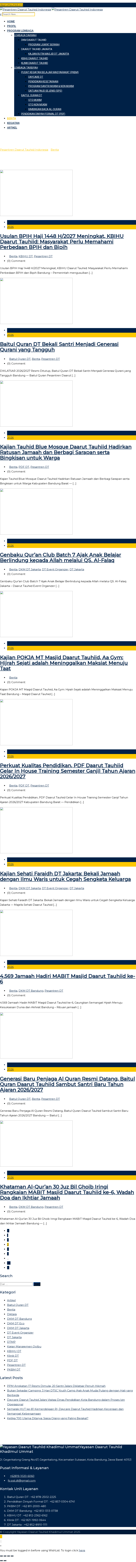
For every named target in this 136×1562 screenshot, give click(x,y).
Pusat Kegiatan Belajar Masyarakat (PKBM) (50, 72)
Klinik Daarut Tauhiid (34, 63)
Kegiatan (13, 123)
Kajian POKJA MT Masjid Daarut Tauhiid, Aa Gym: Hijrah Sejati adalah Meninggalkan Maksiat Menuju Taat (64, 662)
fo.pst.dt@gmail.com (22, 1480)
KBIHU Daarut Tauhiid (34, 58)
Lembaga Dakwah (25, 35)
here (82, 1550)
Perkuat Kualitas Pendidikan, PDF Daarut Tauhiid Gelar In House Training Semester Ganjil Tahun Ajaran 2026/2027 (67, 770)
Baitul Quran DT (31, 95)
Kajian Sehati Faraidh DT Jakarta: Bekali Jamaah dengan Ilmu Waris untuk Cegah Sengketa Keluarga (65, 876)
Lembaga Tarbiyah (26, 67)
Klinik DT (13, 1355)
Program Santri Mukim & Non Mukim (51, 86)
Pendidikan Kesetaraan (43, 81)
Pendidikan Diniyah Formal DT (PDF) (43, 113)
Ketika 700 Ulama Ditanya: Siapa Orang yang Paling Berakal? (47, 1418)
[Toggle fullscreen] (8, 1555)
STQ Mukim (35, 100)
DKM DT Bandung (31, 990)
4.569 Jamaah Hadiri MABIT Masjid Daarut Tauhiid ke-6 (67, 979)
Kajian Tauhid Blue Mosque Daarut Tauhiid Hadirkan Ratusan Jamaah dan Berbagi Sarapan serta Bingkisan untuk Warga (66, 452)
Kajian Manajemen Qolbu (24, 1346)
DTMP (11, 1342)
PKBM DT (13, 1369)
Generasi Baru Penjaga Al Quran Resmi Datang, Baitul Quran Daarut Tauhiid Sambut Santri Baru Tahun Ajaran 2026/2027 (67, 1084)
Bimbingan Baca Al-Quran (44, 109)
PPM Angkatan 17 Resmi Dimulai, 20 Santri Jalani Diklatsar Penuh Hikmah (56, 1386)
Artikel (12, 127)
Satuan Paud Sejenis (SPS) (45, 90)
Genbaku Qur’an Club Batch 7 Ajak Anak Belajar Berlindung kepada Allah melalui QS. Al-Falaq (60, 557)
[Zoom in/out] (12, 1555)
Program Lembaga (20, 30)
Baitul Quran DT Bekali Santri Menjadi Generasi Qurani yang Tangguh (59, 347)
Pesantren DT (43, 256)
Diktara (12, 1314)
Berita (11, 118)
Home (11, 21)
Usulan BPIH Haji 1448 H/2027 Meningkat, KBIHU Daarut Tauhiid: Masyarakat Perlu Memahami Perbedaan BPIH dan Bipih (62, 241)
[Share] (5, 1555)
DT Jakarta (77, 569)
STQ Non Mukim (37, 104)
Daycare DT (35, 76)
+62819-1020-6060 (22, 1476)
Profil (11, 26)
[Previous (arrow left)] (1, 1560)
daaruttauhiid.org (11, 5)
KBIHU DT (26, 256)
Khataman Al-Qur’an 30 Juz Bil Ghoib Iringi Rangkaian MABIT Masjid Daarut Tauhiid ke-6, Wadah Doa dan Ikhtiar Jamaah (67, 1192)
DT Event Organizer (55, 569)
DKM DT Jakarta (30, 569)
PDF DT (24, 467)
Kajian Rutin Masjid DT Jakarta (48, 53)
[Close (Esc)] (1, 1555)
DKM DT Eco (15, 1323)
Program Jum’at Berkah (44, 44)
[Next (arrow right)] (5, 1560)
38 (8, 1263)
